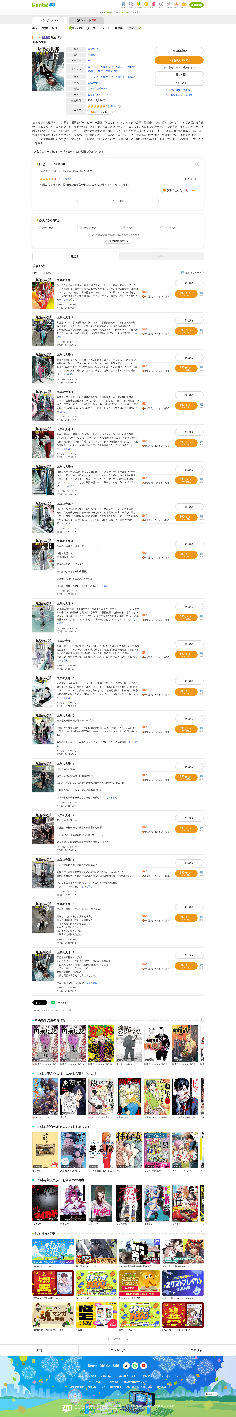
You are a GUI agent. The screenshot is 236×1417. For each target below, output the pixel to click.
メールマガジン (169, 1376)
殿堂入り (133, 76)
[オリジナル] (76, 28)
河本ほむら (65, 1223)
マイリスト (181, 82)
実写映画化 (106, 76)
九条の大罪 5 (65, 429)
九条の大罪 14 (65, 815)
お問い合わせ (107, 1376)
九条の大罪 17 (65, 952)
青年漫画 (93, 66)
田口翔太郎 (121, 1223)
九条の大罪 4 (65, 392)
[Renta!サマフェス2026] (51, 5)
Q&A (93, 1376)
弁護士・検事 (95, 71)
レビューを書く (101, 112)
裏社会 (119, 66)
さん (65, 179)
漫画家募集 (116, 1387)
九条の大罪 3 (65, 354)
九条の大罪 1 (65, 280)
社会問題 (130, 66)
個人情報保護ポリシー (135, 1381)
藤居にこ (176, 1223)
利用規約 (114, 1381)
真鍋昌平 (93, 49)
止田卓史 (148, 1223)
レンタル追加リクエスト (179, 89)
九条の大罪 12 (65, 715)
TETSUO (36, 1223)
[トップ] (40, 5)
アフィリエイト (96, 1381)
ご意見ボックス (148, 1376)
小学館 (92, 55)
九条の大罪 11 (65, 678)
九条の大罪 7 (65, 504)
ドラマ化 (93, 76)
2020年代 (93, 82)
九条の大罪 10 (65, 641)
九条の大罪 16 (65, 904)
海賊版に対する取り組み (139, 1387)
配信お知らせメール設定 (179, 95)
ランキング (118, 1350)
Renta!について (66, 1376)
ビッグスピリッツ (98, 88)
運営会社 (161, 1387)
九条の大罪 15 (65, 860)
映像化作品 (111, 71)
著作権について (96, 1387)
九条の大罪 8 (65, 541)
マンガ (92, 61)
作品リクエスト (127, 1376)
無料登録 (198, 5)
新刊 (39, 1350)
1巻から (36, 273)
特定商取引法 (77, 1387)
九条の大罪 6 (65, 466)
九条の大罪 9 (65, 603)
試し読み (189, 283)
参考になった (174, 190)
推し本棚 (181, 74)
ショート (88, 20)
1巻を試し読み (179, 50)
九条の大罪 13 (65, 763)
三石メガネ (93, 1223)
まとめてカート (193, 272)
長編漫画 (120, 76)
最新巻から (49, 273)
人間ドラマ (106, 66)
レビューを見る (117, 201)
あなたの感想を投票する (116, 240)
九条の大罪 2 (65, 317)
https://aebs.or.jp (81, 1411)
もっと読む (69, 299)
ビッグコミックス (98, 94)
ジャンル (133, 28)
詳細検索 (196, 1350)
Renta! (35, 1010)
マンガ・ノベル (49, 20)
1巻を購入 (179, 60)
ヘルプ (83, 1376)
